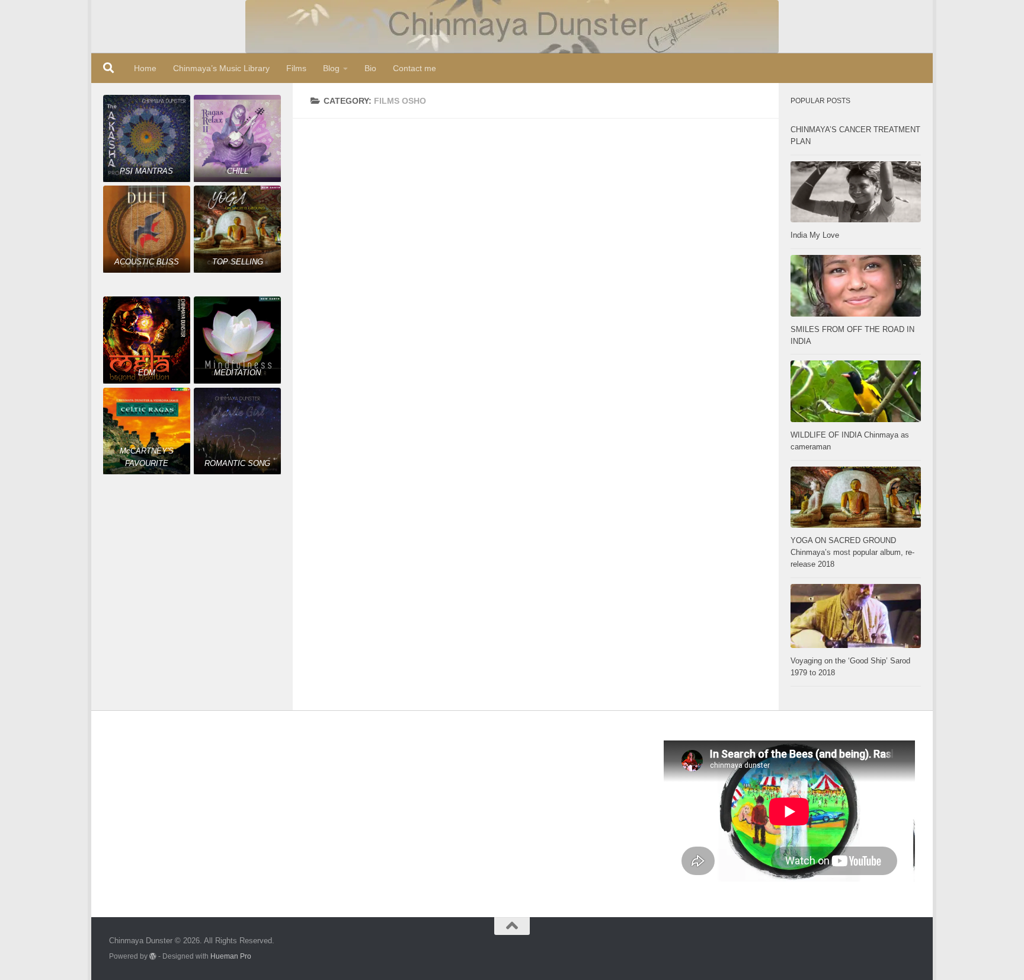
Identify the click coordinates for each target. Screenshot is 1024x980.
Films (296, 68)
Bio (370, 68)
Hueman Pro (230, 956)
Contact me (414, 68)
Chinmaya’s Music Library (221, 68)
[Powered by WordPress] (152, 956)
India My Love (815, 235)
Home (145, 68)
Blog (331, 68)
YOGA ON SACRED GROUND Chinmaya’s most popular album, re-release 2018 (852, 552)
